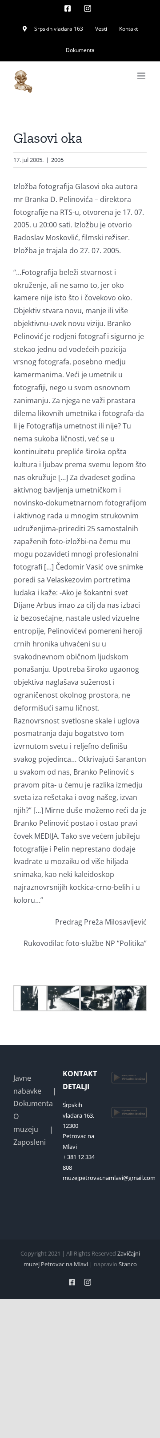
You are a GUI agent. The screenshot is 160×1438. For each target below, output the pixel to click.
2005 (57, 160)
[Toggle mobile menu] (142, 76)
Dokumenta (33, 1103)
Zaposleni (29, 1142)
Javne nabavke (27, 1084)
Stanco (128, 1264)
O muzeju (25, 1122)
